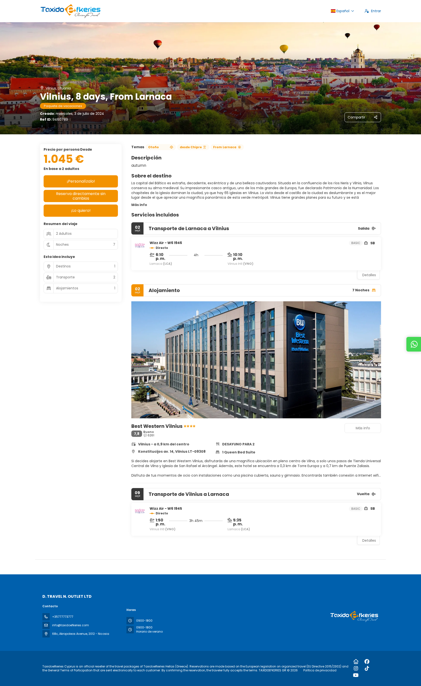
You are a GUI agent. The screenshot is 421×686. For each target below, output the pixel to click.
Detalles (369, 275)
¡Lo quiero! (81, 210)
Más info (139, 204)
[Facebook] (367, 661)
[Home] (356, 661)
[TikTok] (367, 668)
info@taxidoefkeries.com (70, 625)
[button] (141, 360)
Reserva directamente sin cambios (80, 196)
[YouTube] (356, 675)
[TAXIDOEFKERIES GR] (354, 616)
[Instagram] (356, 668)
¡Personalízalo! (81, 181)
